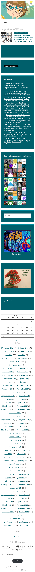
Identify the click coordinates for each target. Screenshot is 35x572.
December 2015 (23, 485)
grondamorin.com (10, 301)
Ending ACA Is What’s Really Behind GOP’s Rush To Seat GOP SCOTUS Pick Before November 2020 (23, 38)
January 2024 (23, 358)
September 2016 (7, 474)
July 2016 (8, 478)
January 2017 (23, 461)
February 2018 (22, 430)
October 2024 (23, 348)
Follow (17, 561)
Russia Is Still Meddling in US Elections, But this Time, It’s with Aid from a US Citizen (17, 134)
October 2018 (15, 416)
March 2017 (21, 457)
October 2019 (15, 392)
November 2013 (8, 522)
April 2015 (21, 502)
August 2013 (24, 526)
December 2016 (15, 464)
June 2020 (24, 379)
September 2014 (15, 515)
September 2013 (9, 526)
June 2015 (21, 498)
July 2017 (22, 450)
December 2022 (15, 365)
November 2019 (23, 389)
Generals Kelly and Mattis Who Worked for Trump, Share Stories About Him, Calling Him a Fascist (17, 140)
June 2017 (8, 454)
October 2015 (15, 491)
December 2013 (15, 519)
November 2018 (15, 413)
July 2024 (8, 355)
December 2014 (23, 508)
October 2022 (24, 368)
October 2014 (24, 512)
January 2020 (7, 389)
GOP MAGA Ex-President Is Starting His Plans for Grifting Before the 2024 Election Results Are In (16, 110)
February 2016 (22, 481)
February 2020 (22, 386)
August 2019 (24, 396)
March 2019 (6, 406)
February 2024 (7, 358)
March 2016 (6, 481)
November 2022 (7, 368)
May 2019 (8, 403)
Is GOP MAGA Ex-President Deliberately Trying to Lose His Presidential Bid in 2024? (14, 85)
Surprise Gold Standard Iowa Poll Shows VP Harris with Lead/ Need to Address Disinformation (16, 93)
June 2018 (21, 423)
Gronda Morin (17, 8)
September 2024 (8, 351)
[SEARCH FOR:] (17, 215)
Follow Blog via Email (17, 542)
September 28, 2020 (21, 33)
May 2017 (21, 454)
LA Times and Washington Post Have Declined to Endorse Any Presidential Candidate (17, 122)
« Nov (17, 341)
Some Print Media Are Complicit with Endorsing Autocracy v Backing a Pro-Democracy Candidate (17, 99)
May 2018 (8, 427)
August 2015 (24, 495)
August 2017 (8, 450)
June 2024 (21, 355)
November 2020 (8, 375)
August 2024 (24, 351)
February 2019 (22, 406)
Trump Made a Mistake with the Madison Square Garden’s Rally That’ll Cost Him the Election (16, 104)
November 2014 (8, 512)
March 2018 (5, 430)
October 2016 (15, 471)
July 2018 (7, 423)
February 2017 (7, 461)
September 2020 (9, 379)
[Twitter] (19, 536)
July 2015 (9, 498)
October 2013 (24, 522)
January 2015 (6, 508)
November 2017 (15, 440)
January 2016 (6, 485)
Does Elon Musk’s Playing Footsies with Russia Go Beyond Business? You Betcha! (17, 127)
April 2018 (21, 427)
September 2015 (7, 495)
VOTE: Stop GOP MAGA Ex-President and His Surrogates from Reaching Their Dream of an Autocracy (17, 116)
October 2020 (24, 375)
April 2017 (8, 457)
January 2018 (14, 433)
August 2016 (24, 474)
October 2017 (15, 444)
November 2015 (15, 488)
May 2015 (9, 502)
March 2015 (6, 505)
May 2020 (8, 382)
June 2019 (21, 399)
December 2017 (15, 437)
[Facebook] (15, 536)
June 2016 (21, 478)
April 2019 (21, 403)
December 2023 (15, 362)
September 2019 (7, 396)
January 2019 (6, 409)
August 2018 (24, 420)
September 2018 (7, 420)
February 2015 (22, 505)
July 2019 (8, 399)
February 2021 (22, 372)
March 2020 (7, 386)
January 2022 (8, 372)
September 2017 (15, 447)
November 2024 (7, 348)
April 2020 (21, 382)
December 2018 (23, 409)
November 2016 (15, 468)
